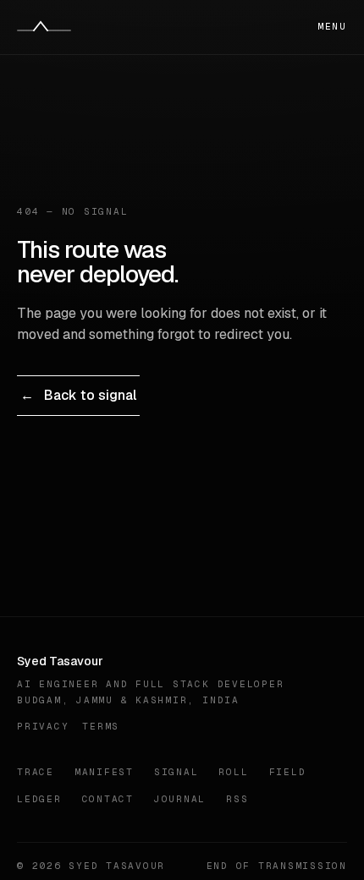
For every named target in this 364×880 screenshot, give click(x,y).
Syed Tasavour (60, 661)
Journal (180, 799)
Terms (100, 726)
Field (287, 772)
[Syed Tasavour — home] (44, 27)
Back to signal (78, 395)
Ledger (39, 799)
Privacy (43, 726)
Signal (176, 772)
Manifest (104, 772)
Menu (332, 26)
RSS (237, 799)
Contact (108, 799)
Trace (35, 772)
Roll (233, 772)
